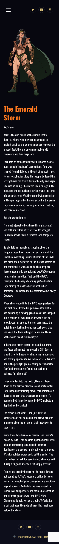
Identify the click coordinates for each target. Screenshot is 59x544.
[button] (8, 9)
